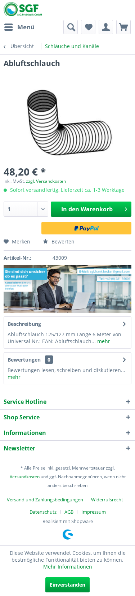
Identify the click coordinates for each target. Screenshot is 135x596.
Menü (26, 27)
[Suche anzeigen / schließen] (70, 27)
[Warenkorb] (123, 27)
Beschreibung (24, 323)
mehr (103, 341)
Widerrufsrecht (107, 499)
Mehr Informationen (67, 566)
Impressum (93, 512)
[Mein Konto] (106, 27)
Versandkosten (25, 477)
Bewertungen (24, 359)
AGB (68, 512)
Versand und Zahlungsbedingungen (45, 499)
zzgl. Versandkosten (46, 181)
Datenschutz (43, 512)
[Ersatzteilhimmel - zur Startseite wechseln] (23, 10)
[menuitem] (19, 27)
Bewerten (62, 241)
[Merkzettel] (88, 27)
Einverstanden (67, 584)
